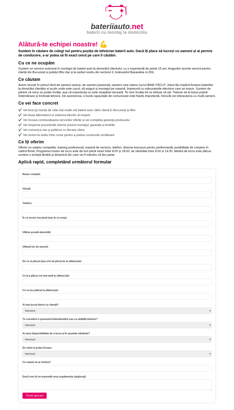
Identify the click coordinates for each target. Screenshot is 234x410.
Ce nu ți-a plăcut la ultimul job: (40, 290)
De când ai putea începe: (37, 348)
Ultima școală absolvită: (36, 232)
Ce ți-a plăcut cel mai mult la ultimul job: (46, 276)
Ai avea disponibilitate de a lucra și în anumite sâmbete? (56, 333)
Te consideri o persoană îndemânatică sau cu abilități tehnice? (60, 319)
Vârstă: (26, 188)
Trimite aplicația (34, 395)
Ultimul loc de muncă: (35, 246)
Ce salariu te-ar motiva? (36, 362)
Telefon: (27, 203)
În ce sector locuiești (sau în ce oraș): (44, 217)
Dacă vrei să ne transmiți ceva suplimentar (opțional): (54, 376)
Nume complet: (31, 174)
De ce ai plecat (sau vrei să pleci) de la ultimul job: (52, 261)
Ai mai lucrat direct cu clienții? (40, 305)
